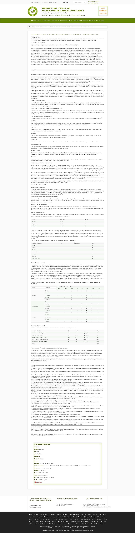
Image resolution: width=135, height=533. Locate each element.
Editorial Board (43, 514)
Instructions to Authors (62, 514)
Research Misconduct (63, 521)
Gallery (89, 514)
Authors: (36, 463)
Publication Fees (94, 523)
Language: (37, 458)
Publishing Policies (52, 523)
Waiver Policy (103, 523)
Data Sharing (103, 521)
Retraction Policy (85, 521)
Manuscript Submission (74, 514)
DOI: (35, 477)
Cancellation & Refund (45, 526)
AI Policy (31, 523)
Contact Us (83, 514)
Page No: (36, 449)
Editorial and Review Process (35, 519)
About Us (36, 514)
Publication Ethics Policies (40, 523)
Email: (35, 468)
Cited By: (36, 456)
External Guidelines (85, 519)
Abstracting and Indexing (89, 516)
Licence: (36, 461)
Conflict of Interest (39, 521)
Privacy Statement (75, 526)
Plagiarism (54, 521)
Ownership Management (65, 516)
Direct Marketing (65, 526)
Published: (37, 479)
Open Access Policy (62, 523)
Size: (35, 451)
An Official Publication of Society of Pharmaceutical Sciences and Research (63, 15)
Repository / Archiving (84, 523)
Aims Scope (49, 516)
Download (39, 482)
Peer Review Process (47, 519)
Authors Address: (39, 465)
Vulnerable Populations (97, 519)
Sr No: (35, 447)
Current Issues (52, 514)
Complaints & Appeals (75, 521)
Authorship (47, 521)
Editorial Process (100, 516)
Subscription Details (84, 526)
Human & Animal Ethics (74, 519)
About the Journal (41, 516)
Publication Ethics (94, 521)
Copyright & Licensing (73, 523)
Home (32, 27)
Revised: (36, 472)
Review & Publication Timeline (60, 519)
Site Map (93, 526)
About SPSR (56, 516)
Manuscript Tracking (97, 514)
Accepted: (37, 475)
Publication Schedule (77, 516)
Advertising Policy (56, 526)
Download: (37, 454)
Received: (36, 470)
